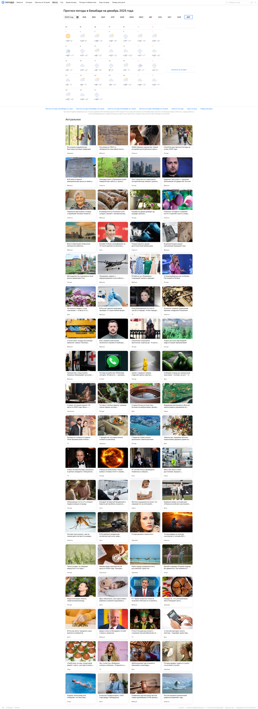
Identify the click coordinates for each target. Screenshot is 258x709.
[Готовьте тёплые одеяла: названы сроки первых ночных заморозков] (113, 398)
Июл (141, 17)
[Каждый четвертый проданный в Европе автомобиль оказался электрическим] (113, 495)
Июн (132, 17)
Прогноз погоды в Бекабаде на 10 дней (153, 109)
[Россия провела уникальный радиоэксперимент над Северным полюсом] (177, 688)
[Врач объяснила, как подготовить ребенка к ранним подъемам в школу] (113, 592)
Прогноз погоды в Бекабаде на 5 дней (90, 109)
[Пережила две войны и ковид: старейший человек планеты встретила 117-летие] (81, 205)
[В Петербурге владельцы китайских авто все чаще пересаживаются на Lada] (113, 527)
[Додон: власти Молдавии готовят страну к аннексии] (113, 624)
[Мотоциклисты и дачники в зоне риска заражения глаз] (81, 269)
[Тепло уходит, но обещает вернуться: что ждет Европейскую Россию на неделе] (81, 559)
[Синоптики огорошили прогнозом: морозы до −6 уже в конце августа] (145, 334)
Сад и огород (192, 109)
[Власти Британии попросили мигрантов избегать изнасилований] (81, 237)
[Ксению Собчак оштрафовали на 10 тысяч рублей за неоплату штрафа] (113, 237)
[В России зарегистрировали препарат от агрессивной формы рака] (113, 301)
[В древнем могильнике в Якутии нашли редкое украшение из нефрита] (177, 398)
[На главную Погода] (9, 2)
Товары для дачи (206, 109)
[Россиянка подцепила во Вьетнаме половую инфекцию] (81, 140)
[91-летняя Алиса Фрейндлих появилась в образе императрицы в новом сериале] (145, 463)
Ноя (179, 17)
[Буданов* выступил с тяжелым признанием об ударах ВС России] (177, 172)
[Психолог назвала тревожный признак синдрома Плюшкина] (177, 301)
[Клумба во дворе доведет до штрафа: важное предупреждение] (145, 205)
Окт (169, 17)
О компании (9, 707)
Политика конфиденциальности (195, 707)
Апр (112, 17)
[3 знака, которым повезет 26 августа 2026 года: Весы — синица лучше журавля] (81, 398)
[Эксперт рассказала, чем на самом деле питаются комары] (81, 527)
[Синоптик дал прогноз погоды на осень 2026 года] (177, 140)
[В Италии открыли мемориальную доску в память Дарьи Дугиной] (81, 172)
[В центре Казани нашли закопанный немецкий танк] (177, 237)
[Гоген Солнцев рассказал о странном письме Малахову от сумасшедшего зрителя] (145, 624)
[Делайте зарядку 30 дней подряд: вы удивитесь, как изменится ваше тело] (177, 559)
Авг (150, 17)
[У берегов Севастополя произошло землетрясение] (145, 430)
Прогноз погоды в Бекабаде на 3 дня (59, 109)
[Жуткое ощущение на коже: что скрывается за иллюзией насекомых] (145, 495)
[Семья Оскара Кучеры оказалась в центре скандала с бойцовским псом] (81, 463)
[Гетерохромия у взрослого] (145, 527)
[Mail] (3, 2)
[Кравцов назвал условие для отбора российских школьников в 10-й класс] (177, 495)
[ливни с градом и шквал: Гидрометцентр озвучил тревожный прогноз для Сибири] (145, 366)
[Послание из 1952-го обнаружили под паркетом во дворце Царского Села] (113, 140)
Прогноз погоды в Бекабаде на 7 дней (122, 109)
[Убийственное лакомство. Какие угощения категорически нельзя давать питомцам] (145, 140)
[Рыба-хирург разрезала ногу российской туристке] (145, 559)
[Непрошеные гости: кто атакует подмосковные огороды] (81, 495)
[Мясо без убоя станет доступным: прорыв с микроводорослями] (177, 463)
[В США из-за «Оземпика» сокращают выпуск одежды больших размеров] (145, 269)
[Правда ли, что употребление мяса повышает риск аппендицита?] (177, 592)
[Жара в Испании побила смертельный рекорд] (81, 592)
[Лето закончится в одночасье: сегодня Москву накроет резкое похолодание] (145, 172)
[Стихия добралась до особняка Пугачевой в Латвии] (177, 269)
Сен (160, 17)
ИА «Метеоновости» (250, 707)
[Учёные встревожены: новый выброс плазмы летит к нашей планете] (113, 463)
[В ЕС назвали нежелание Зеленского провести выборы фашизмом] (113, 334)
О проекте (181, 707)
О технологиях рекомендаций (214, 707)
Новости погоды (177, 109)
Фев (94, 17)
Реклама (17, 707)
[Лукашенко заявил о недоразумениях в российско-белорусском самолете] (113, 269)
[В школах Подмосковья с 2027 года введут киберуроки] (113, 688)
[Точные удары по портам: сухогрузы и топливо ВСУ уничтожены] (177, 527)
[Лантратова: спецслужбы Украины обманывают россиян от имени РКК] (81, 366)
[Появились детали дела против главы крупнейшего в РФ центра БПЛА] (145, 688)
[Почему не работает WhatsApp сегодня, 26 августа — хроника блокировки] (113, 366)
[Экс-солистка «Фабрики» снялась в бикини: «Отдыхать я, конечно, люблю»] (113, 656)
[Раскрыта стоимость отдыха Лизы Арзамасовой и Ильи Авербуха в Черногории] (81, 430)
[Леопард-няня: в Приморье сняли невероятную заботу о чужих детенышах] (113, 172)
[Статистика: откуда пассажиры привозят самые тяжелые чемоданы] (81, 334)
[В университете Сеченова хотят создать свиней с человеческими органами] (113, 205)
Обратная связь (229, 707)
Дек (188, 17)
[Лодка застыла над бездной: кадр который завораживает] (177, 334)
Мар (103, 17)
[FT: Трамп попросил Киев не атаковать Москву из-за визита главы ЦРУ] (145, 592)
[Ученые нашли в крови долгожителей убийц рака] (145, 237)
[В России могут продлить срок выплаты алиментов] (81, 624)
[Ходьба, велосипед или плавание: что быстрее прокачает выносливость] (81, 688)
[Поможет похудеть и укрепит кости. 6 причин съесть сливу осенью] (177, 205)
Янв (84, 17)
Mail (3, 707)
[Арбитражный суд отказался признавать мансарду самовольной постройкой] (145, 656)
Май (122, 17)
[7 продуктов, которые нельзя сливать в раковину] (113, 430)
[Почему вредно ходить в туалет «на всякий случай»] (177, 656)
